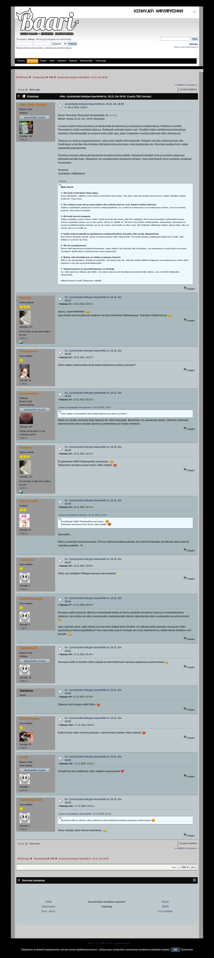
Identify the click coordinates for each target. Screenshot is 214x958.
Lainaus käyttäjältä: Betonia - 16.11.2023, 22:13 (83, 515)
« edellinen (180, 85)
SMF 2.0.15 (92, 943)
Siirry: (174, 867)
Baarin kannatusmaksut (186, 47)
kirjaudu (52, 39)
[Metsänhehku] (21, 343)
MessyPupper (30, 718)
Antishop (107, 906)
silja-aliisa (27, 559)
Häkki (48, 901)
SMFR (165, 906)
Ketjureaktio (48, 906)
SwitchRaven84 (31, 598)
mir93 (24, 757)
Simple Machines (122, 943)
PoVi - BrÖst (48, 911)
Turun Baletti (165, 911)
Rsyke (165, 901)
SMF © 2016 (106, 943)
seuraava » (191, 85)
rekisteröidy (65, 39)
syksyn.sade (29, 501)
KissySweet (28, 351)
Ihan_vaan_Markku (33, 104)
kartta (113, 115)
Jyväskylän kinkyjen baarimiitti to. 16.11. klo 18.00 (94, 104)
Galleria (23, 139)
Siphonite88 (28, 648)
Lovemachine (29, 393)
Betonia (25, 297)
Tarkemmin (187, 949)
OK (175, 949)
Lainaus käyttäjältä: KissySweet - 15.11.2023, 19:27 (85, 407)
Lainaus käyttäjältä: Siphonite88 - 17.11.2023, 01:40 (85, 814)
